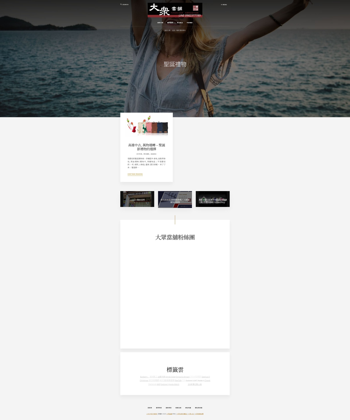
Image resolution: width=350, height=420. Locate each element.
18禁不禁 (161, 376)
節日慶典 (146, 154)
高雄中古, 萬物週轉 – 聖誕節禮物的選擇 (146, 147)
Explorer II (165, 384)
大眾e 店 (191, 414)
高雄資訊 (154, 154)
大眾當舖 (169, 414)
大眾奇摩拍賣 (199, 414)
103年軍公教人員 (195, 384)
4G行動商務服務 (167, 380)
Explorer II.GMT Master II (195, 380)
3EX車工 (153, 376)
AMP (158, 384)
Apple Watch (174, 384)
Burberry (144, 376)
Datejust (152, 384)
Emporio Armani (183, 376)
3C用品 (183, 384)
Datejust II (206, 376)
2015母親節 (154, 380)
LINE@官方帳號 (151, 414)
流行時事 (139, 154)
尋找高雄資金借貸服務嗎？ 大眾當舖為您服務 (175, 200)
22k (183, 380)
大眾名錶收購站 (182, 414)
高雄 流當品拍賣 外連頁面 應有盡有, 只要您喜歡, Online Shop (213, 200)
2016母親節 (195, 376)
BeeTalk (178, 380)
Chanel (207, 380)
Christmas (144, 380)
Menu (224, 4)
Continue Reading (135, 174)
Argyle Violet (170, 376)
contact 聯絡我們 (137, 199)
